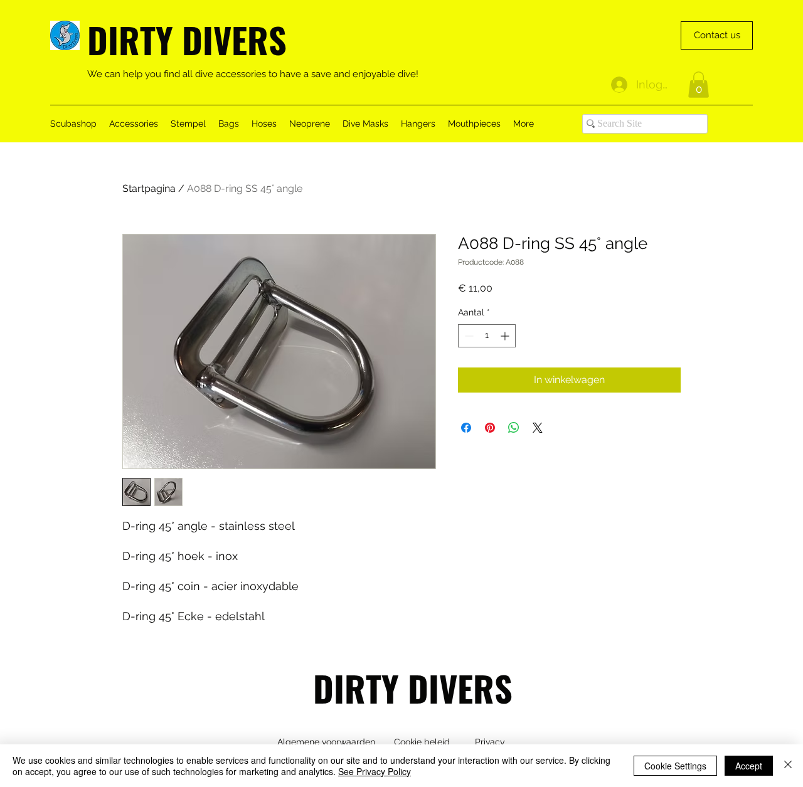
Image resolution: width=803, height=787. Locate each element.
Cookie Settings (675, 765)
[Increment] (506, 336)
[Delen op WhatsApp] (513, 427)
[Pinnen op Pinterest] (489, 427)
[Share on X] (537, 427)
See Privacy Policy (374, 771)
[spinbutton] (487, 336)
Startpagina (149, 188)
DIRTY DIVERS (187, 39)
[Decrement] (468, 336)
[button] (699, 84)
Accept (748, 765)
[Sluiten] (787, 765)
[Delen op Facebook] (466, 427)
